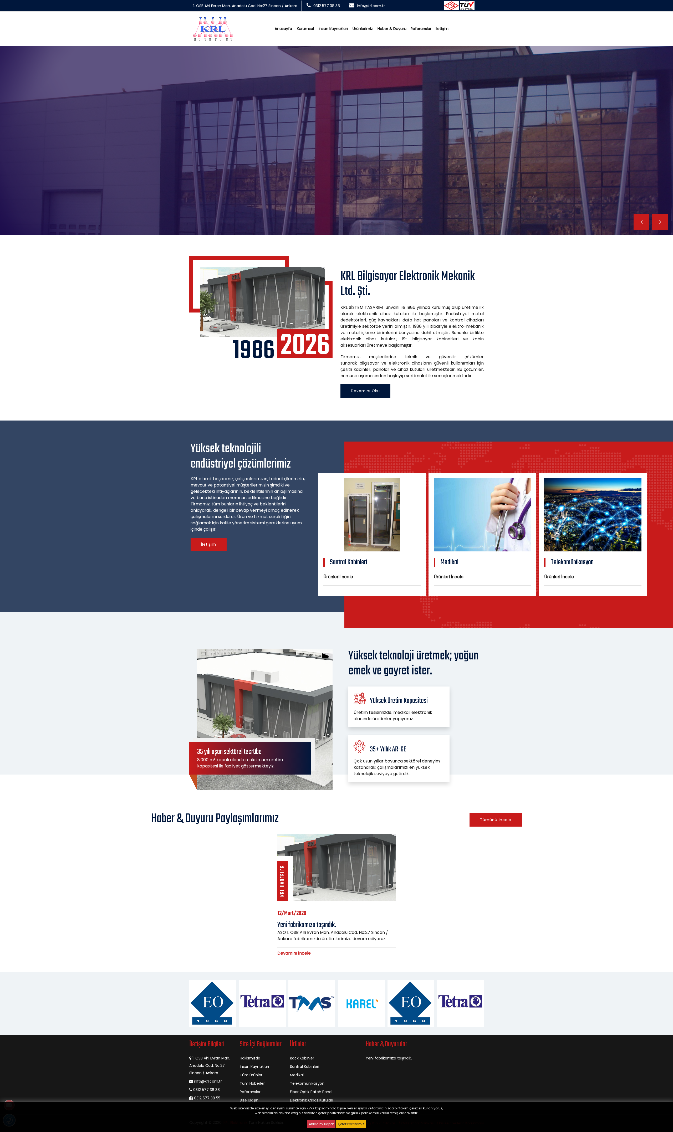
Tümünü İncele (495, 819)
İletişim (442, 28)
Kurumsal (305, 28)
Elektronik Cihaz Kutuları (311, 1100)
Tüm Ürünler (251, 1075)
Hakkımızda (250, 1058)
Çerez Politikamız (351, 1124)
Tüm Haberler (252, 1083)
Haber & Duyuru (392, 28)
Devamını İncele (294, 953)
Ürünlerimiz (363, 28)
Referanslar (421, 28)
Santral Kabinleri (304, 1066)
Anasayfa (283, 28)
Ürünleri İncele (338, 577)
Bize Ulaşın (249, 1100)
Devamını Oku (365, 390)
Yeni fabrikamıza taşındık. (389, 1058)
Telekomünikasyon (307, 1083)
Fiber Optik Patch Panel (311, 1091)
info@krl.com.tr (371, 5)
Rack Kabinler (302, 1058)
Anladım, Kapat (321, 1124)
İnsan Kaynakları (333, 28)
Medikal (297, 1075)
